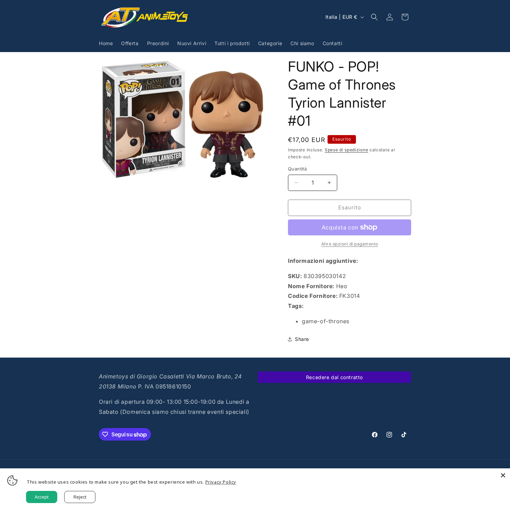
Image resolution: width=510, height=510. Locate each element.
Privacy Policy (220, 482)
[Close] (503, 475)
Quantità (297, 169)
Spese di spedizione (346, 149)
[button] (374, 17)
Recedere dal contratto (334, 377)
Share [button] (302, 339)
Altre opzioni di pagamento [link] (349, 243)
